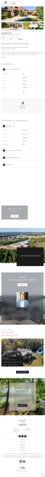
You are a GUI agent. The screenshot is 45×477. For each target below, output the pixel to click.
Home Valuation (22, 447)
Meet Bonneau (22, 444)
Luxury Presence (24, 469)
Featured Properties (22, 448)
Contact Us (22, 450)
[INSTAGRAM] (22, 436)
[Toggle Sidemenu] (42, 3)
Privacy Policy (26, 471)
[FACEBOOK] (20, 436)
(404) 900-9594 (16, 430)
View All (33, 25)
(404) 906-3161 (23, 106)
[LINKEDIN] (25, 436)
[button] (22, 405)
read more (21, 258)
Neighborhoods (22, 445)
